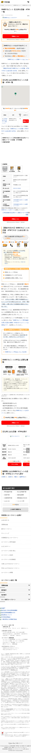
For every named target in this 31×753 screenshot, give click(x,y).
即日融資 (13, 642)
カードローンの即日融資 (8, 542)
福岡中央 (22, 477)
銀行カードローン (6, 529)
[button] (15, 94)
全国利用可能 (8, 498)
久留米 (10, 477)
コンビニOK (20, 501)
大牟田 (3, 477)
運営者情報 (12, 746)
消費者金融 (4, 524)
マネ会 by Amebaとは (5, 746)
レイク (18, 628)
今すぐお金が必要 (20, 632)
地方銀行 (4, 595)
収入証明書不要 (21, 492)
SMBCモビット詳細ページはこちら (18, 59)
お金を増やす (17, 633)
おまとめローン (5, 546)
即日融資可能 (8, 492)
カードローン (8, 5)
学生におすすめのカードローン (10, 568)
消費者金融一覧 (6, 626)
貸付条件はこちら (14, 669)
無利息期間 (20, 495)
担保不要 (7, 495)
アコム (9, 628)
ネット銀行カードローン (8, 599)
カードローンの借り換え (8, 550)
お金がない (18, 635)
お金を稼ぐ (12, 635)
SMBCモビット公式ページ (8, 210)
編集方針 (29, 746)
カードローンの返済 (7, 555)
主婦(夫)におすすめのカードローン (11, 648)
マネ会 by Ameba (9, 708)
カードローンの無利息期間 (9, 639)
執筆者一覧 (24, 746)
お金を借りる (5, 520)
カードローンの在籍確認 (8, 559)
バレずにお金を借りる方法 (9, 632)
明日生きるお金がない (8, 633)
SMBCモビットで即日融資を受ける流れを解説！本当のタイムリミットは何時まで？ (15, 322)
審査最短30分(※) (22, 498)
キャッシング (5, 533)
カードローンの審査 (7, 572)
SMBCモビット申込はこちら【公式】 (16, 352)
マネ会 (2, 5)
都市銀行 (4, 590)
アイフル (5, 628)
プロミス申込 (14, 464)
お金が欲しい (6, 635)
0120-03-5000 (17, 188)
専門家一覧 (18, 746)
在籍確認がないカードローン (9, 537)
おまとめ (7, 501)
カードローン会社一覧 (8, 625)
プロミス (14, 628)
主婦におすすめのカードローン (10, 564)
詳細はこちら (15, 36)
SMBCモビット (17, 5)
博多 (15, 477)
